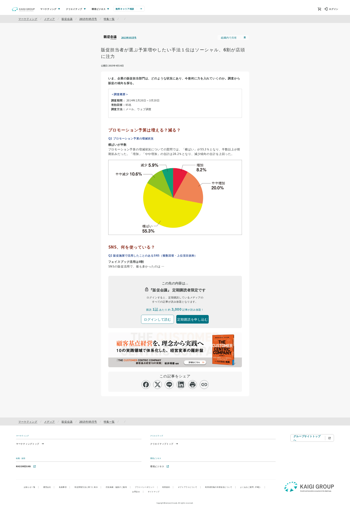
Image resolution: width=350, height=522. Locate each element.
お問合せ (137, 491)
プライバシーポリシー (146, 487)
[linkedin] (181, 385)
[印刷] (192, 385)
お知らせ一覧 (31, 487)
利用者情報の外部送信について (220, 487)
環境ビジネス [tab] (99, 8)
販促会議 (67, 19)
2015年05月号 (88, 19)
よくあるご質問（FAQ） (252, 487)
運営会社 (49, 487)
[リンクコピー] (204, 385)
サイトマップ (154, 491)
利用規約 (168, 487)
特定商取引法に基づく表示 (88, 487)
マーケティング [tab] (48, 8)
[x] (157, 385)
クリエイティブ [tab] (74, 8)
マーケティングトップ (27, 443)
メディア (49, 19)
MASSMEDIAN (23, 466)
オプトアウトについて (189, 487)
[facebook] (146, 385)
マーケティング (27, 19)
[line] (169, 385)
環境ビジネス (157, 466)
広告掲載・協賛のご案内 (118, 487)
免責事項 (64, 487)
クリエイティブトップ (161, 443)
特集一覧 (109, 19)
